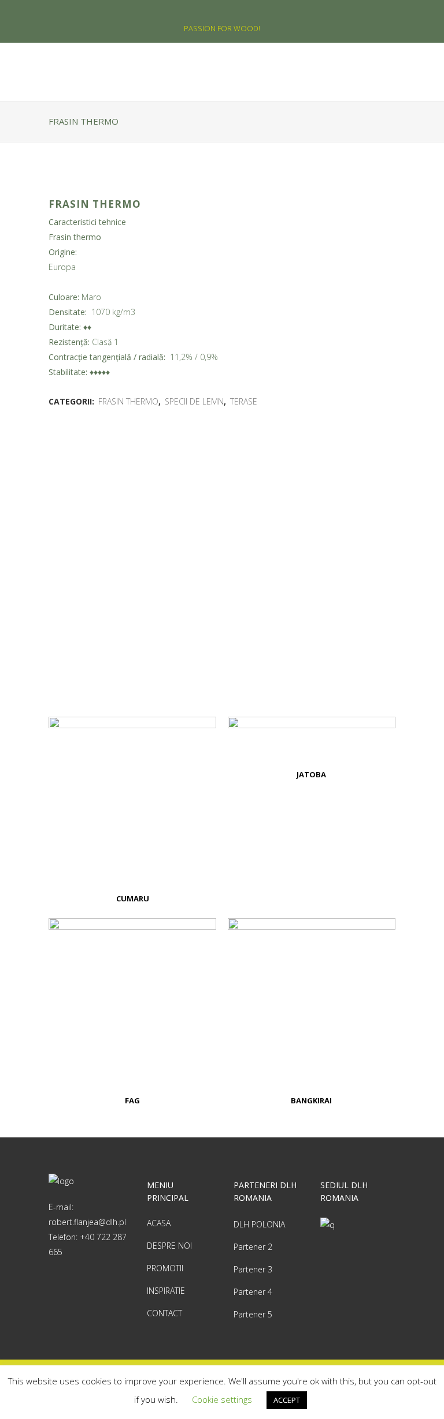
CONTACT (164, 1313)
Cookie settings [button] (222, 1399)
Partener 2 (253, 1246)
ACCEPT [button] (286, 1400)
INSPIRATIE (166, 1290)
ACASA (159, 1223)
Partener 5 (253, 1314)
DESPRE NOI (169, 1245)
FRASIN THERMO (128, 401)
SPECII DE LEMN (194, 401)
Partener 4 (253, 1291)
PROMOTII (165, 1268)
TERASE (243, 401)
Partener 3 (253, 1269)
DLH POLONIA (259, 1224)
